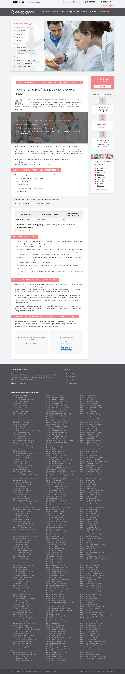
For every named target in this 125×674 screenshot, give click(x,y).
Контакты (93, 11)
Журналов (19, 40)
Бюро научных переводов (26, 82)
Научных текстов (21, 31)
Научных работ (20, 44)
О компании (46, 11)
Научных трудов (21, 47)
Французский (101, 177)
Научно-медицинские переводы (25, 57)
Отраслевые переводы (23, 67)
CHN (107, 11)
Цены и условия (82, 11)
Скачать (102, 86)
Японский (100, 184)
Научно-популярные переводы (25, 63)
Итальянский (101, 172)
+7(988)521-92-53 (105, 2)
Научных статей (20, 34)
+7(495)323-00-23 (89, 2)
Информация (71, 11)
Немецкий (100, 170)
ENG (100, 11)
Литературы (19, 37)
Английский (101, 168)
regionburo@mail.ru (72, 2)
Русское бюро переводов (32, 671)
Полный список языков (100, 189)
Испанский (100, 175)
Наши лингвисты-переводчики (72, 82)
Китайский (100, 181)
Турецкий (100, 179)
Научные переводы (23, 23)
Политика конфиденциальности (48, 671)
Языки (63, 11)
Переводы (55, 11)
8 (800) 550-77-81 (19, 2)
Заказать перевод (108, 6)
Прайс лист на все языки (22, 230)
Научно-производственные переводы (27, 60)
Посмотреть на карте (72, 383)
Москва (47, 2)
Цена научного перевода (49, 82)
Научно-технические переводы (25, 50)
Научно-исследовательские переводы (27, 53)
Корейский (100, 186)
